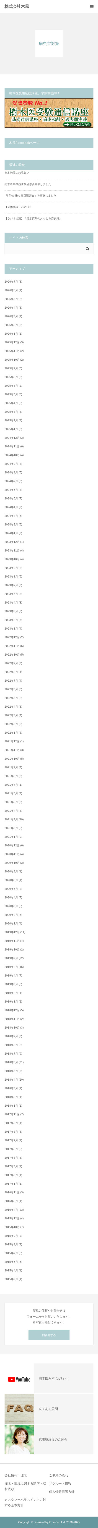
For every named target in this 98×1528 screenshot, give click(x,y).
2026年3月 (11, 316)
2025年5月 (11, 394)
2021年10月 (12, 758)
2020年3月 (11, 906)
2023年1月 (11, 628)
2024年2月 (11, 524)
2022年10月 (12, 654)
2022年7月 (11, 680)
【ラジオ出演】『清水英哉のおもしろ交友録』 (33, 218)
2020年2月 (11, 914)
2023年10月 (12, 559)
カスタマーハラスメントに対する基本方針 (25, 1502)
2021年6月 (11, 793)
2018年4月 (11, 1079)
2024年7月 (11, 481)
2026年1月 (11, 333)
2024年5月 (11, 498)
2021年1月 (11, 836)
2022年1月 (11, 732)
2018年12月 (12, 1010)
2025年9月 (11, 368)
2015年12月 (12, 1218)
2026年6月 (11, 290)
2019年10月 (12, 949)
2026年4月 (11, 307)
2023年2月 (11, 620)
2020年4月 (11, 897)
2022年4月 (11, 706)
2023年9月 (11, 568)
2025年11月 (12, 351)
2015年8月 (11, 1244)
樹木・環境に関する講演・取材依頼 (25, 1486)
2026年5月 (11, 299)
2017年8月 (11, 1131)
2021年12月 (12, 741)
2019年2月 (11, 993)
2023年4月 (11, 602)
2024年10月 (12, 455)
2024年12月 (12, 437)
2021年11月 (12, 750)
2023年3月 (11, 611)
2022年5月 (11, 698)
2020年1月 (11, 923)
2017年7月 (11, 1140)
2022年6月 (11, 689)
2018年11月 (12, 1019)
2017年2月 (11, 1175)
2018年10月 (12, 1027)
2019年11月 (12, 941)
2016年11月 (12, 1192)
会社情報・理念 (16, 1475)
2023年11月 (12, 550)
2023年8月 (11, 576)
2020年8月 (11, 880)
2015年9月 (11, 1235)
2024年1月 (11, 533)
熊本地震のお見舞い (17, 172)
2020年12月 (12, 845)
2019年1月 (11, 1001)
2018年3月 (11, 1088)
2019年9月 (11, 958)
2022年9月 (11, 663)
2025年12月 (12, 342)
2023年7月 (11, 585)
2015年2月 (11, 1279)
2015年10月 (12, 1227)
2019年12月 (12, 932)
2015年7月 (11, 1253)
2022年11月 (12, 646)
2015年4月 (11, 1270)
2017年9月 (11, 1123)
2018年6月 (11, 1062)
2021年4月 (11, 810)
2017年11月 (12, 1114)
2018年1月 (11, 1105)
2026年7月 (11, 281)
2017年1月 (11, 1183)
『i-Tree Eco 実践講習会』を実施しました (30, 195)
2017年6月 (11, 1149)
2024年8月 (11, 472)
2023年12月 (12, 541)
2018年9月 (11, 1036)
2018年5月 (11, 1071)
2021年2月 (11, 828)
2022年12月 (12, 637)
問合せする (49, 1335)
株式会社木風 (19, 6)
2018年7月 (11, 1053)
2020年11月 (12, 854)
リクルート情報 (60, 1483)
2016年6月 (11, 1201)
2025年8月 (11, 377)
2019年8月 (11, 967)
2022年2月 (11, 724)
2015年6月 (11, 1261)
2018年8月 (11, 1045)
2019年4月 (11, 975)
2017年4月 (11, 1166)
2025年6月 (11, 385)
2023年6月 (11, 594)
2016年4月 (11, 1209)
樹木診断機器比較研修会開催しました (28, 184)
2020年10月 (12, 862)
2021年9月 (11, 767)
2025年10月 (12, 359)
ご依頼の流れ (58, 1475)
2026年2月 (11, 325)
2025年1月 (11, 429)
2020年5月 (11, 888)
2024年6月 (11, 489)
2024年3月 (11, 515)
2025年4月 (11, 403)
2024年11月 (12, 446)
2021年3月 (11, 819)
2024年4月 (11, 507)
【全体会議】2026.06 (18, 207)
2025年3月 (11, 411)
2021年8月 (11, 776)
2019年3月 (11, 984)
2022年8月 (11, 672)
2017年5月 (11, 1157)
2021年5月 (11, 802)
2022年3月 (11, 715)
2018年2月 (11, 1097)
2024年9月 (11, 463)
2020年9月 (11, 871)
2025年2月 (11, 420)
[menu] (91, 6)
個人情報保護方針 (62, 1492)
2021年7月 (11, 784)
